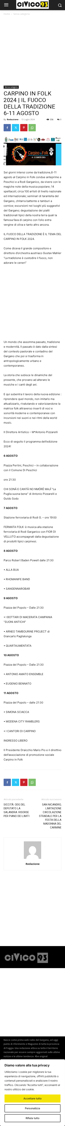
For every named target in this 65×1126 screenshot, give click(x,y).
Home (7, 13)
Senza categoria (21, 13)
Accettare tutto (32, 1098)
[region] (32, 1092)
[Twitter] (15, 127)
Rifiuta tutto (32, 1118)
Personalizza (32, 1108)
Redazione (12, 119)
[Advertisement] (32, 51)
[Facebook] (7, 127)
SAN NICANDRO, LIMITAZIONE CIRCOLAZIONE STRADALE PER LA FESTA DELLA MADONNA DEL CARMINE (50, 816)
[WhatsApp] (32, 127)
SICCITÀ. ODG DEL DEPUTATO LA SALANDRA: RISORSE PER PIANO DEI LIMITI (16, 810)
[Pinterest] (23, 127)
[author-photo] (32, 858)
